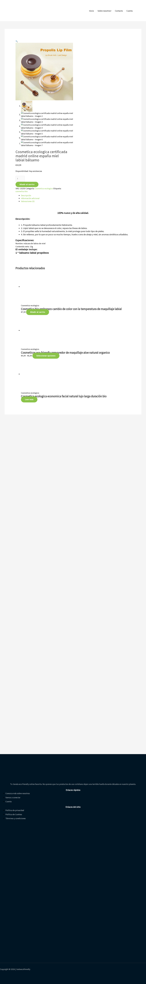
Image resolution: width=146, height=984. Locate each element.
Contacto (119, 10)
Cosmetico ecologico (44, 188)
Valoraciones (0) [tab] (28, 201)
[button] (17, 41)
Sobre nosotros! (104, 10)
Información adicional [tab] (30, 198)
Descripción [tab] (26, 195)
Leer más (29, 399)
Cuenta (129, 10)
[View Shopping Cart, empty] (139, 11)
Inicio (91, 10)
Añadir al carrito (27, 184)
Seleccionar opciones (45, 355)
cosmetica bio (22, 191)
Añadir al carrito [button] (37, 312)
